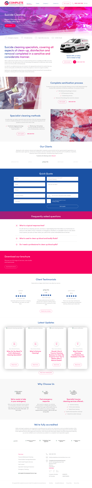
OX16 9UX (51, 468)
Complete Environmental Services (14, 3)
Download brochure (11, 266)
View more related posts (46, 372)
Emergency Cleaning (23, 469)
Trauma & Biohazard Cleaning (25, 457)
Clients (37, 3)
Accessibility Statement (59, 483)
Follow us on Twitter (50, 471)
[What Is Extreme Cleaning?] (35, 335)
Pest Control (21, 464)
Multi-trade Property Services (25, 462)
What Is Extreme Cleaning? (35, 352)
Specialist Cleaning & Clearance (26, 466)
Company (45, 3)
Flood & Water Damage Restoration (27, 459)
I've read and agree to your (59, 200)
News (10, 348)
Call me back (67, 62)
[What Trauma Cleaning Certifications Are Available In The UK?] (77, 335)
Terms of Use (76, 483)
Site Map (51, 483)
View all (53, 155)
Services (29, 3)
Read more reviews (46, 311)
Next (90, 298)
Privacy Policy (55, 201)
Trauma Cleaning (57, 348)
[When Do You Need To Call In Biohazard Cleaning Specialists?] (14, 335)
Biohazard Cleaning (15, 348)
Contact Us (55, 3)
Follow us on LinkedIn (57, 471)
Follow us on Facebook (53, 471)
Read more (14, 364)
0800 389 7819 (79, 3)
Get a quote (66, 3)
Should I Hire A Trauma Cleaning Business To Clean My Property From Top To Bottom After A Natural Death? (56, 355)
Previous (2, 298)
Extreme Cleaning (36, 348)
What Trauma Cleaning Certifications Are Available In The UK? (78, 354)
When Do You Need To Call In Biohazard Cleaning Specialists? (14, 353)
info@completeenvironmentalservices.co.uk (59, 457)
